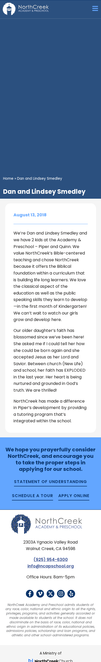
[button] (93, 9)
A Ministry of (51, 653)
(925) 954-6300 (50, 560)
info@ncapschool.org (50, 566)
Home (8, 178)
